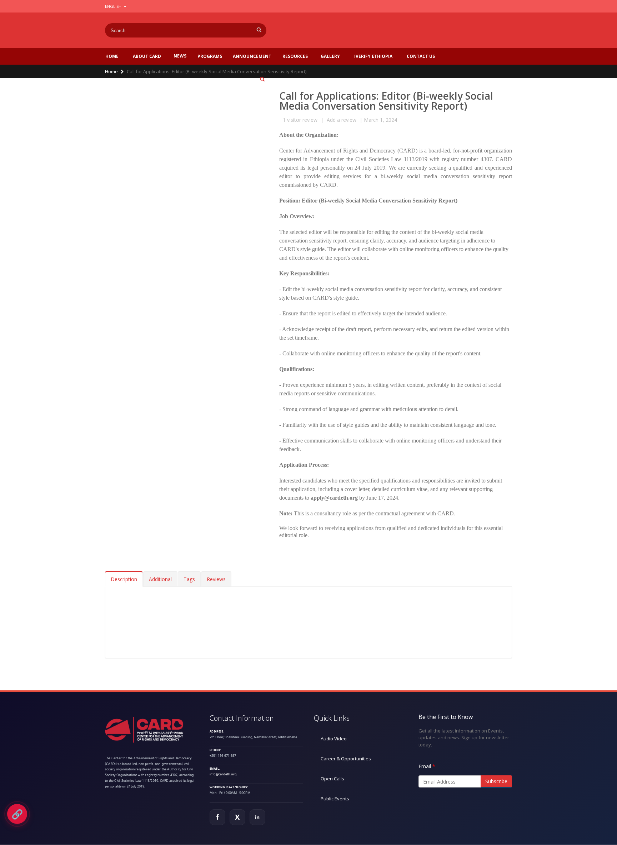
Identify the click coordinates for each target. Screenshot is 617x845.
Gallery (330, 56)
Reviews (216, 579)
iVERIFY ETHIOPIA (373, 56)
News (180, 56)
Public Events (335, 798)
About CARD (147, 56)
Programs (209, 56)
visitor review (300, 119)
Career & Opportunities (346, 758)
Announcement (252, 56)
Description (124, 579)
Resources (295, 56)
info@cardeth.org (223, 774)
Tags (189, 579)
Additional (160, 579)
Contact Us (421, 56)
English (113, 6)
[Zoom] (262, 79)
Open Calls (332, 778)
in (257, 817)
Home (112, 56)
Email (424, 766)
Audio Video (334, 738)
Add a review (341, 119)
